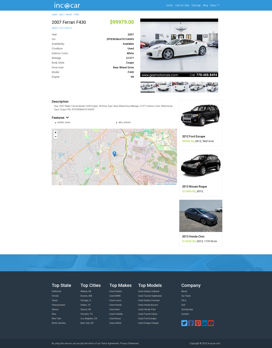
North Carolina (59, 323)
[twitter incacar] (184, 325)
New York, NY (87, 323)
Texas (55, 300)
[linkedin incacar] (204, 325)
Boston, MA (86, 296)
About (184, 291)
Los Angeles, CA (88, 318)
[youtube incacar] (211, 325)
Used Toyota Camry (147, 314)
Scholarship (187, 309)
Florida (55, 296)
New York (56, 318)
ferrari (69, 14)
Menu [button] (213, 5)
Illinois (55, 309)
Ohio (54, 314)
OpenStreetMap (170, 184)
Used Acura (115, 318)
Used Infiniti (115, 323)
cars (61, 14)
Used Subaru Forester (149, 300)
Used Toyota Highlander (150, 296)
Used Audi (114, 309)
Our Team (186, 296)
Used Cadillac (116, 314)
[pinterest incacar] (198, 325)
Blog (205, 5)
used (54, 14)
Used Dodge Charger (148, 323)
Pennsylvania (58, 305)
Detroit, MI (85, 309)
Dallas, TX (85, 305)
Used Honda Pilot (147, 309)
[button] (114, 154)
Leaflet (158, 184)
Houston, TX (86, 314)
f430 (76, 14)
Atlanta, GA (85, 291)
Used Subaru (115, 291)
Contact (185, 314)
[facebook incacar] (191, 325)
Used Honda (115, 305)
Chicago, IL (85, 300)
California (56, 291)
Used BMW (115, 296)
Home (170, 5)
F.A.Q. (184, 300)
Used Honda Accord (148, 305)
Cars (182, 5)
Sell (183, 305)
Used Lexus (115, 300)
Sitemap (196, 5)
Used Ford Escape (147, 318)
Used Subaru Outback (148, 291)
